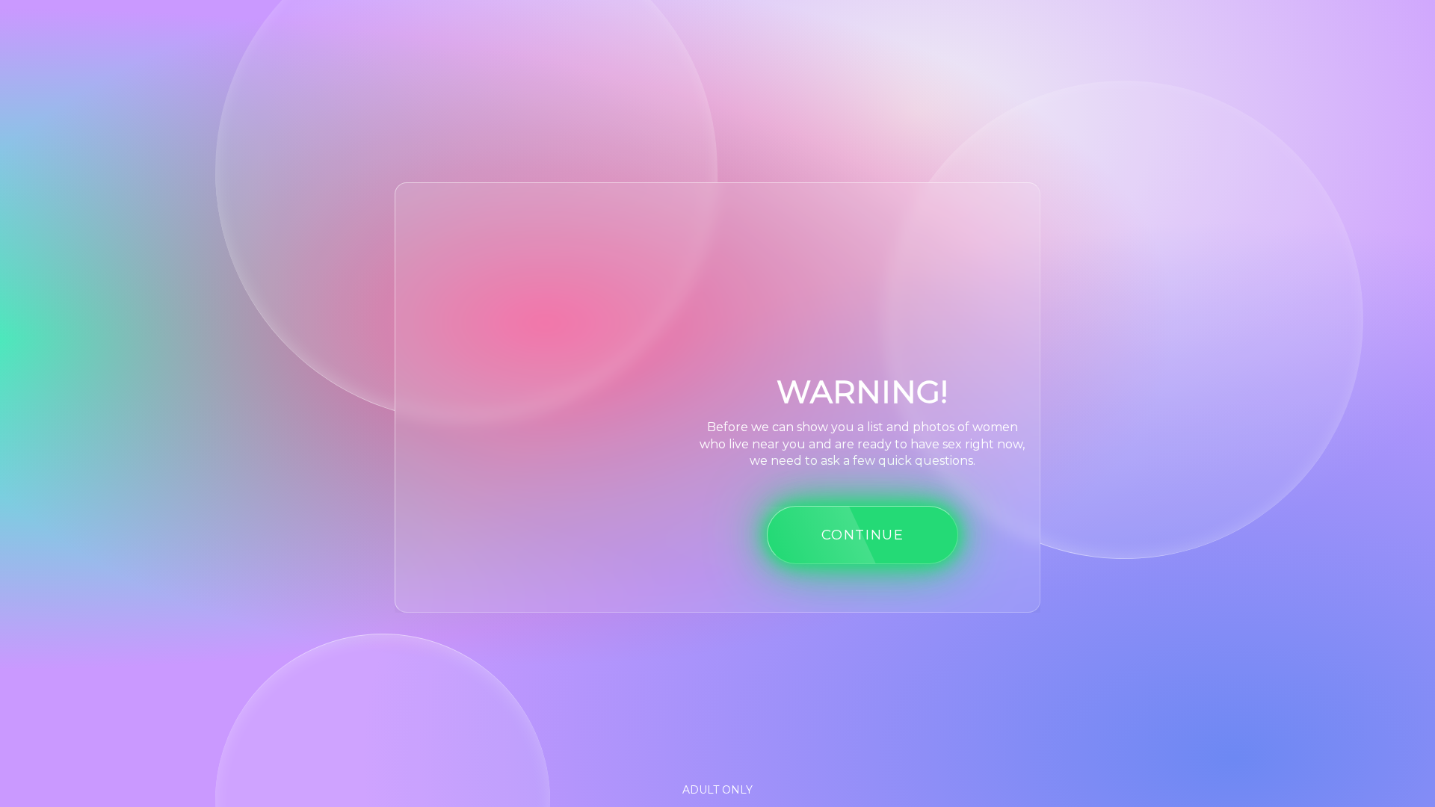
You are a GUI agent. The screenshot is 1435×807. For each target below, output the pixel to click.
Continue (862, 534)
